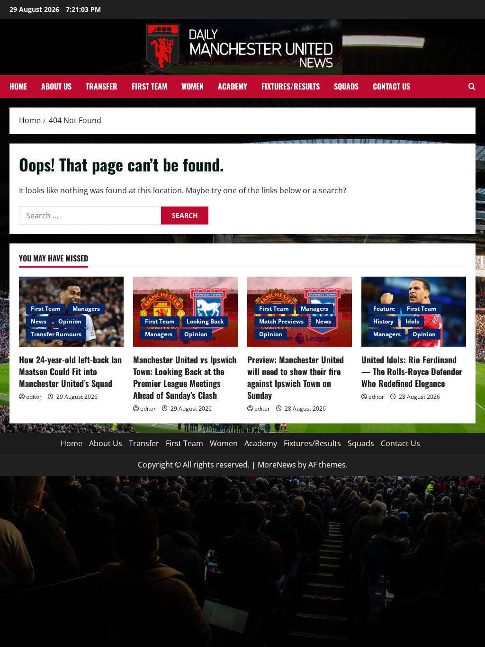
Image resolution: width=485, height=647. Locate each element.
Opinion (69, 321)
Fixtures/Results (290, 86)
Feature (384, 309)
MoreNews (277, 464)
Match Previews (281, 321)
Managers (86, 309)
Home (18, 86)
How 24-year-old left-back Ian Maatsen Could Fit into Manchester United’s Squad (70, 371)
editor (34, 397)
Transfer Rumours (56, 334)
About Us (56, 86)
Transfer (101, 86)
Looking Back (205, 321)
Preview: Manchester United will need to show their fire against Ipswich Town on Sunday (295, 377)
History (383, 321)
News (38, 321)
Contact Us (391, 86)
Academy (232, 86)
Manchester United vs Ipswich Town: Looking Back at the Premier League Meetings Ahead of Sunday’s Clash (184, 377)
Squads (346, 86)
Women (192, 86)
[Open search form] (472, 86)
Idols (412, 321)
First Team (149, 86)
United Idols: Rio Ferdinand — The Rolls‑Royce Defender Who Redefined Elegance (411, 371)
